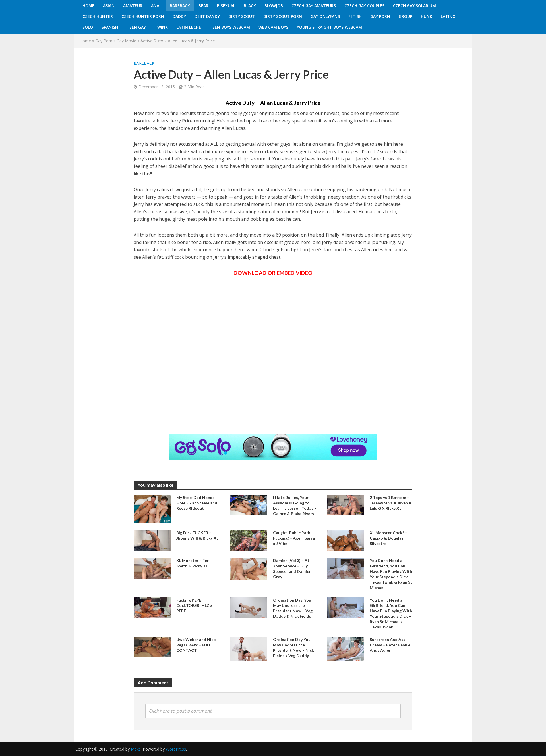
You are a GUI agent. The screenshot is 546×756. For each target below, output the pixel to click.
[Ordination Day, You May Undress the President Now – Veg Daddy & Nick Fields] (248, 607)
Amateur (132, 5)
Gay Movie (126, 40)
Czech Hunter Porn (142, 16)
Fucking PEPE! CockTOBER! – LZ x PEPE (194, 605)
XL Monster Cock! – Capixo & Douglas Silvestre (388, 538)
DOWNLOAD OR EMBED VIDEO (273, 273)
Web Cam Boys (273, 27)
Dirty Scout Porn (282, 16)
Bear (203, 5)
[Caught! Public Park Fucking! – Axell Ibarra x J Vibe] (248, 539)
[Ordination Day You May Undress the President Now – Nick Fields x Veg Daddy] (248, 649)
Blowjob (273, 5)
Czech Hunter (97, 16)
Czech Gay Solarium (414, 5)
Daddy (179, 16)
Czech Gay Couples (364, 5)
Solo (87, 27)
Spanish (110, 27)
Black (250, 5)
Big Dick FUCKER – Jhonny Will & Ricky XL (197, 535)
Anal (156, 5)
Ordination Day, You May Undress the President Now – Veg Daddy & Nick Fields (293, 608)
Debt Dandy (207, 16)
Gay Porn (380, 16)
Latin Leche (188, 27)
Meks (136, 749)
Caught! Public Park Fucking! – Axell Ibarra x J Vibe (294, 538)
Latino (448, 16)
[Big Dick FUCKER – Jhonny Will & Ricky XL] (152, 539)
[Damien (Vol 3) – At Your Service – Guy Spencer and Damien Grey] (248, 568)
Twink (161, 27)
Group (405, 16)
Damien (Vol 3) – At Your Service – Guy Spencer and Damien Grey (292, 568)
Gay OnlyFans (325, 16)
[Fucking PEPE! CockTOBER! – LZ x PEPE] (152, 607)
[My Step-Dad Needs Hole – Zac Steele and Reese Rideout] (152, 508)
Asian (109, 5)
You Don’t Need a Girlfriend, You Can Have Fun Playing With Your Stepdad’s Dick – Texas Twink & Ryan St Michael (391, 574)
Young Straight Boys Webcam (329, 27)
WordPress (176, 749)
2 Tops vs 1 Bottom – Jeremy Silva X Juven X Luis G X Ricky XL (390, 503)
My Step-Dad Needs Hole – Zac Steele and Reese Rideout (196, 503)
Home (88, 5)
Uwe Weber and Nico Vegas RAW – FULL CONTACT (196, 645)
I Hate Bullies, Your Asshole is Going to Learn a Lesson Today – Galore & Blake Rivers (295, 505)
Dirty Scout (241, 16)
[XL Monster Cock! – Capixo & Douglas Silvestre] (345, 539)
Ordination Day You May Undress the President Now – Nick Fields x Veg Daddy (293, 647)
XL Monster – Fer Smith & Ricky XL (192, 563)
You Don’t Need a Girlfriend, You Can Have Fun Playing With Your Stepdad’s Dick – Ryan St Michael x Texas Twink (391, 613)
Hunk (426, 16)
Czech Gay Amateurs (313, 5)
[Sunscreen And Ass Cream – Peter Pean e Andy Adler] (345, 649)
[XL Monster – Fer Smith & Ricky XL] (152, 568)
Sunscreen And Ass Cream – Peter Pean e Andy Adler (390, 645)
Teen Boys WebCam (230, 27)
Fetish (355, 16)
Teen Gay (136, 27)
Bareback (180, 5)
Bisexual (226, 5)
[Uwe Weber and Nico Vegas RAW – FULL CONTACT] (152, 647)
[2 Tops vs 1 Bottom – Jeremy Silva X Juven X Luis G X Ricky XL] (345, 505)
